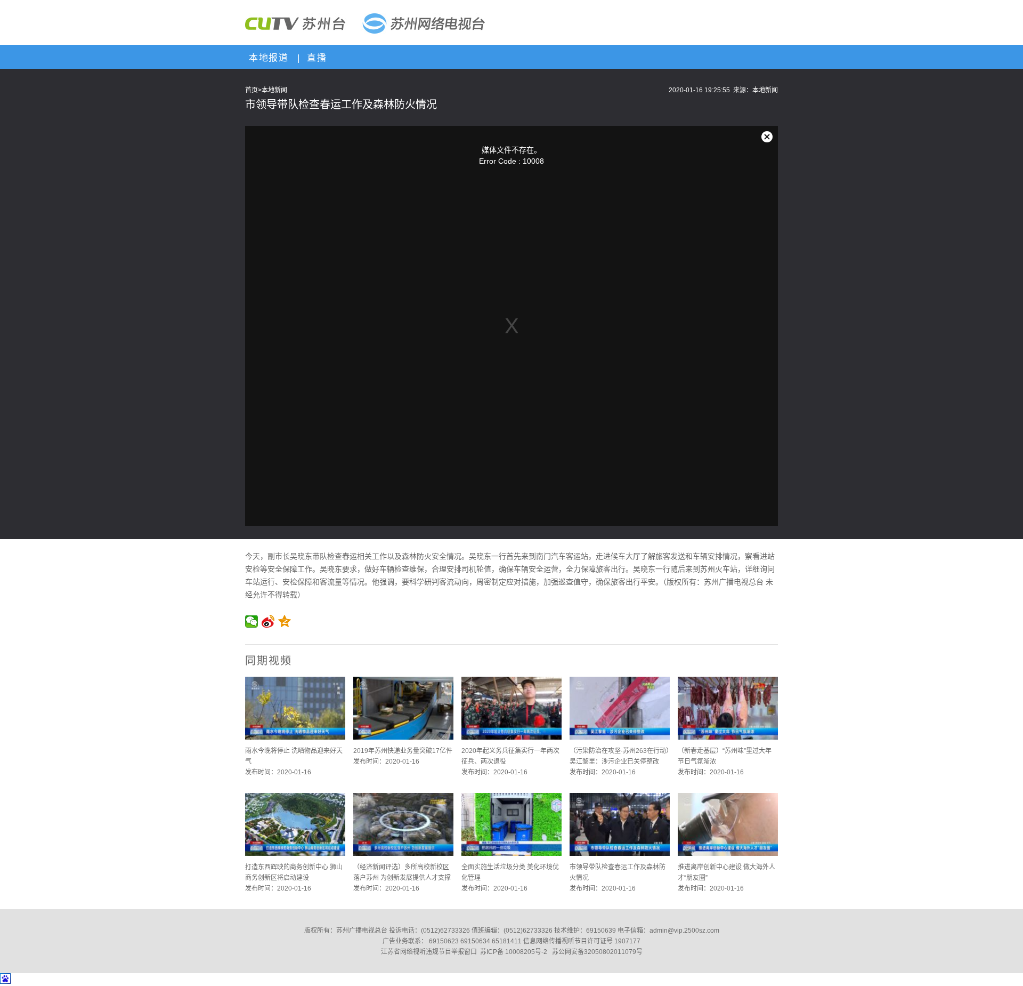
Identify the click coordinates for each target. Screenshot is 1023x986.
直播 (315, 58)
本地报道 (267, 58)
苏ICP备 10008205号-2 (513, 952)
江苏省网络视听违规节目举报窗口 (429, 952)
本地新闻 (274, 90)
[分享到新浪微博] (268, 621)
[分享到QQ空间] (284, 621)
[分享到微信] (251, 621)
